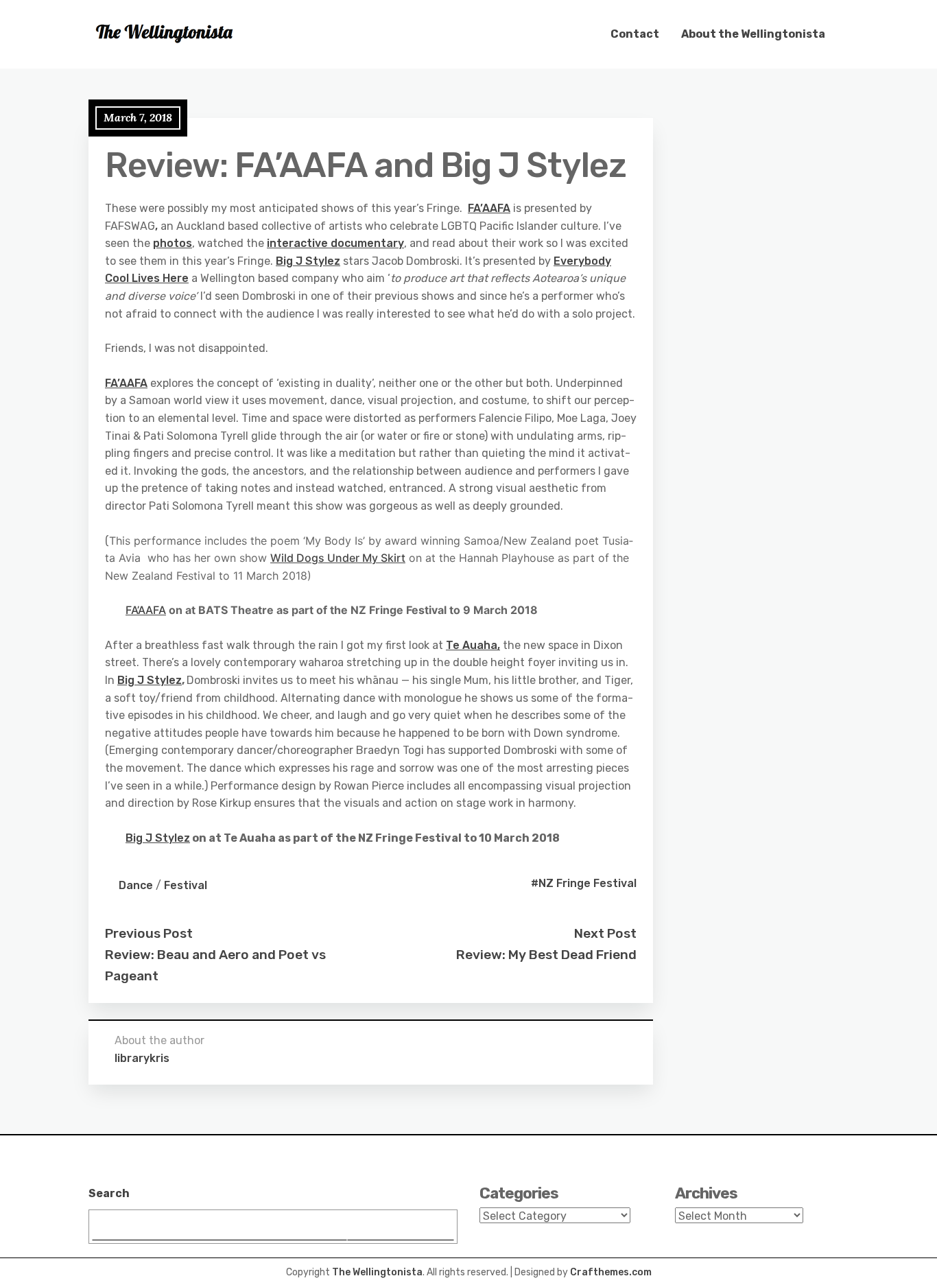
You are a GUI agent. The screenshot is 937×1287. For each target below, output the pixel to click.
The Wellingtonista (377, 1272)
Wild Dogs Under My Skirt (337, 558)
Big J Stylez (308, 261)
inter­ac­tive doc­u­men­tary (335, 243)
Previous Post (149, 933)
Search (109, 1193)
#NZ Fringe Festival (584, 883)
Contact (634, 33)
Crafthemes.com (611, 1272)
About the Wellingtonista (753, 33)
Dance (136, 885)
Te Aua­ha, (473, 645)
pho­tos (172, 243)
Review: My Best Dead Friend (546, 955)
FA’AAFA (489, 208)
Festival (185, 885)
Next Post (605, 933)
